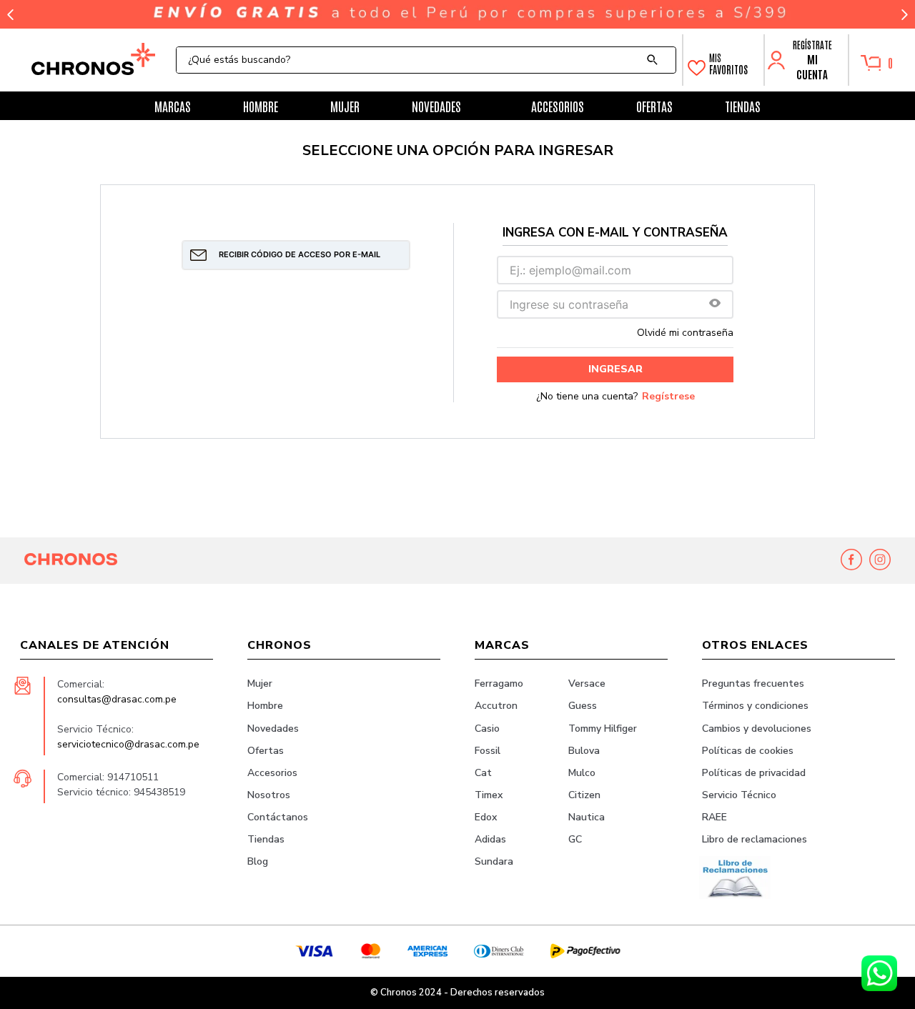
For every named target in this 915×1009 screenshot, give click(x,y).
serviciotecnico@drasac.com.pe (128, 744)
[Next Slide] (904, 14)
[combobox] (426, 60)
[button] (715, 304)
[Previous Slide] (11, 14)
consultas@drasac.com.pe (117, 699)
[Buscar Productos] (655, 60)
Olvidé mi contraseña (685, 333)
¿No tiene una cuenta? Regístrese (615, 396)
